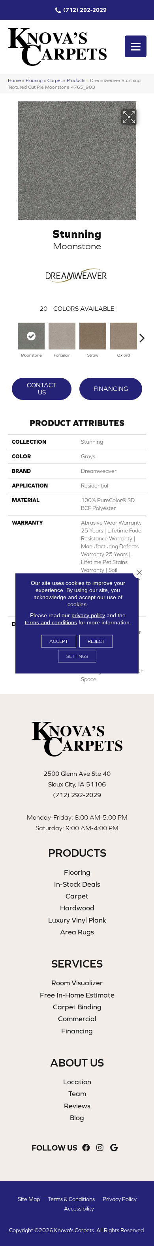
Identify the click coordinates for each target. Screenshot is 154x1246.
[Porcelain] (62, 336)
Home (14, 80)
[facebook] (86, 1148)
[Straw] (92, 336)
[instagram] (99, 1148)
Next (142, 334)
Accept (58, 641)
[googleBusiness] (114, 1148)
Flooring (34, 80)
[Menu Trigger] (135, 46)
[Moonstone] (31, 336)
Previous (12, 334)
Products (76, 80)
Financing (111, 388)
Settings (77, 656)
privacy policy (88, 615)
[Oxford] (123, 336)
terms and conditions (51, 622)
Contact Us (41, 388)
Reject (96, 641)
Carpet (54, 80)
